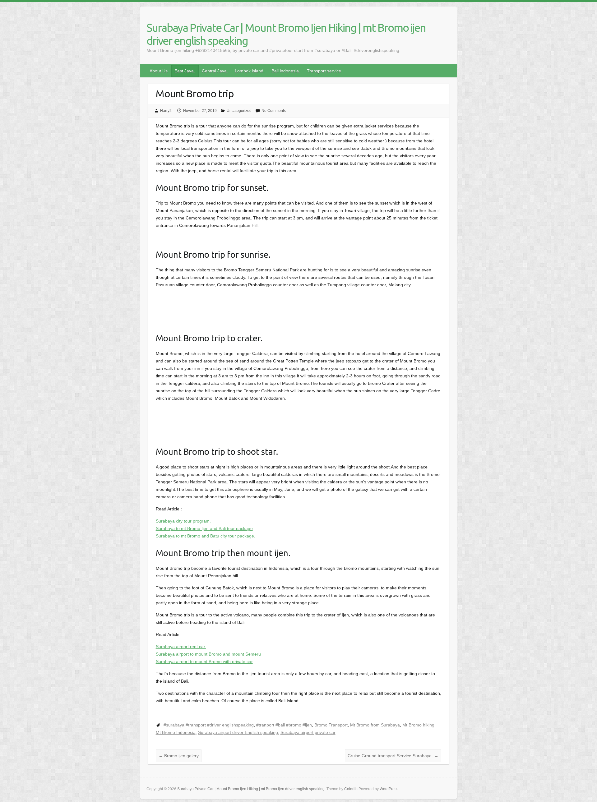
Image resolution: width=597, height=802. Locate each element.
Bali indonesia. (285, 70)
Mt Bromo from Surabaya (375, 724)
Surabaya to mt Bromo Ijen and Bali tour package (204, 528)
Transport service (324, 70)
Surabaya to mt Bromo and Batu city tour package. (205, 535)
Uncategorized (239, 110)
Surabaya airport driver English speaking (238, 732)
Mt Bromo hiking (418, 724)
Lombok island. (250, 70)
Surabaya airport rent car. (181, 646)
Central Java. (215, 70)
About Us (159, 70)
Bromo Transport (331, 724)
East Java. (184, 70)
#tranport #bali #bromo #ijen (284, 724)
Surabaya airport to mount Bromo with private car (204, 661)
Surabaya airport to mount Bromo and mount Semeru (208, 654)
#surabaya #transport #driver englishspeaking (209, 724)
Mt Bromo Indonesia (176, 732)
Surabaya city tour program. (183, 521)
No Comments (273, 110)
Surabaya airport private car (308, 732)
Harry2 (166, 110)
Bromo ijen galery (179, 755)
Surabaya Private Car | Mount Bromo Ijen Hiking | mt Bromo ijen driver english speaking (286, 34)
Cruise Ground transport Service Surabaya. (393, 755)
